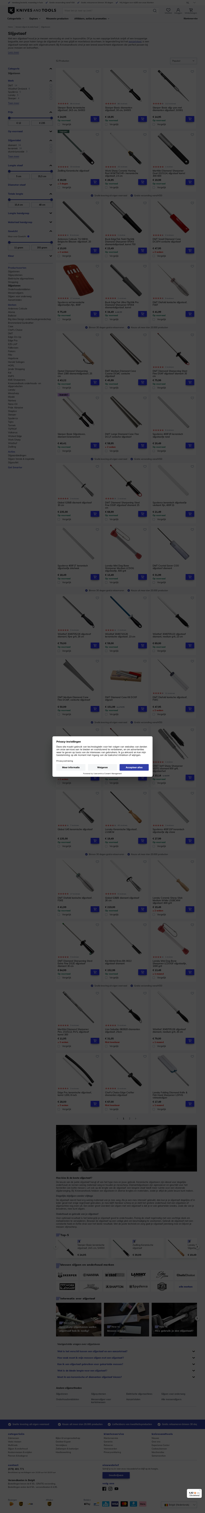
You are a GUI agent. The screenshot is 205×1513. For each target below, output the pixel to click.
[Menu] (200, 1491)
